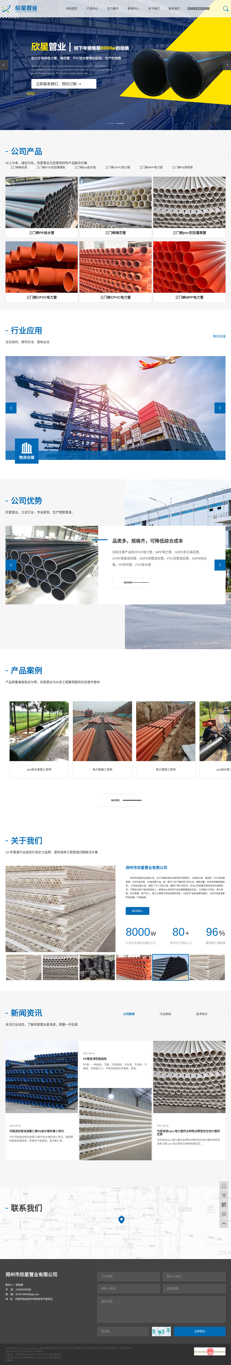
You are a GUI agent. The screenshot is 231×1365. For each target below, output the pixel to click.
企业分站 (18, 1358)
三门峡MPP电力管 (151, 167)
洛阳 (17, 1355)
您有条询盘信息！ (52, 1358)
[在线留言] (223, 1214)
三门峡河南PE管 (78, 1348)
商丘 (42, 1355)
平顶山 (27, 1355)
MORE (115, 800)
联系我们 (174, 8)
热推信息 (9, 1358)
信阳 (51, 1355)
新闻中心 (133, 8)
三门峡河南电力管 (92, 1348)
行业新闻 (165, 1014)
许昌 (55, 1355)
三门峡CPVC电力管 (117, 167)
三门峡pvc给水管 (85, 167)
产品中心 (92, 8)
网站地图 (27, 1358)
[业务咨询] (223, 1185)
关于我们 (154, 8)
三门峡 (37, 1355)
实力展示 (112, 8)
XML (40, 1358)
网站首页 (71, 8)
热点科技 (39, 1351)
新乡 (47, 1355)
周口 (59, 1355)
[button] (111, 123)
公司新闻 (129, 1014)
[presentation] (4, 65)
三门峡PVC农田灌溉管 (51, 167)
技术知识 (201, 1014)
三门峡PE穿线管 (182, 167)
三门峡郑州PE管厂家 (109, 1348)
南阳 (22, 1355)
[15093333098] (223, 1195)
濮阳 (32, 1355)
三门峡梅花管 (18, 167)
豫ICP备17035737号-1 (15, 1351)
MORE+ (137, 911)
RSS (34, 1358)
